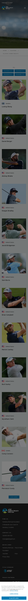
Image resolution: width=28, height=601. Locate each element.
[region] (14, 591)
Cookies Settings (14, 593)
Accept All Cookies (14, 598)
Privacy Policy (14, 590)
